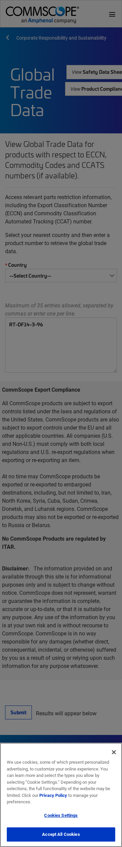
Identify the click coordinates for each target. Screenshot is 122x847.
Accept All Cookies (61, 834)
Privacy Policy (53, 795)
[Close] (113, 752)
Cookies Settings (61, 815)
